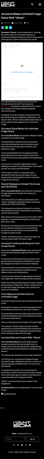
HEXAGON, (6, 106)
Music (27, 23)
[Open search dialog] (32, 4)
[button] (40, 4)
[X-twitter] (26, 445)
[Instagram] (14, 445)
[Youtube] (22, 445)
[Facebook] (30, 445)
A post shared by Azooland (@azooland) (22, 97)
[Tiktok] (18, 445)
